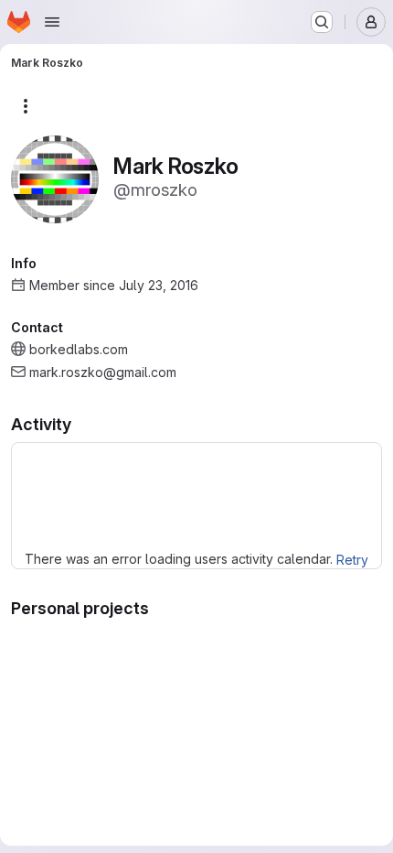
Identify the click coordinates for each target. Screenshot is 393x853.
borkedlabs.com (78, 349)
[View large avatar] (55, 178)
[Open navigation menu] (52, 22)
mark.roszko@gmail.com (102, 372)
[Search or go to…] (322, 22)
